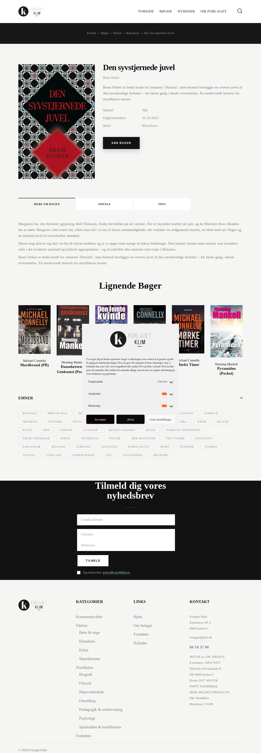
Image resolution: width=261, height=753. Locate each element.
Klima (182, 421)
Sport (164, 446)
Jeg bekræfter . (106, 572)
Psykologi (204, 438)
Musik (151, 430)
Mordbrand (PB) (34, 365)
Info (162, 204)
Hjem (138, 617)
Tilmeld (93, 560)
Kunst (28, 430)
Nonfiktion (84, 667)
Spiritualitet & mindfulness (100, 727)
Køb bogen (121, 143)
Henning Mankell (73, 362)
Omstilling (87, 701)
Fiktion (117, 33)
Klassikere (133, 33)
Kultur (223, 421)
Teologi (29, 455)
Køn (46, 430)
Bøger (105, 33)
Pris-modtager (144, 438)
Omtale (104, 204)
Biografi (30, 413)
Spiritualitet (139, 446)
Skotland (109, 446)
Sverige (211, 446)
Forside (91, 33)
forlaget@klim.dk (201, 637)
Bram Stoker (111, 77)
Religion (59, 446)
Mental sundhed (121, 430)
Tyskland (54, 455)
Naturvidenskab (91, 692)
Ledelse (66, 430)
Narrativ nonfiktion (183, 430)
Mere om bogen (47, 204)
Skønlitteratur (89, 659)
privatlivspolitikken (116, 572)
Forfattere (83, 736)
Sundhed (187, 446)
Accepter (100, 419)
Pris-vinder (175, 438)
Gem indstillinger (161, 419)
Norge (66, 438)
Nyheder (140, 643)
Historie (55, 421)
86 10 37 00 (199, 647)
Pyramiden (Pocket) (226, 371)
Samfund (83, 446)
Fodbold (211, 413)
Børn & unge (58, 413)
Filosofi (187, 413)
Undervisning (84, 455)
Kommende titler (89, 617)
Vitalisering (132, 455)
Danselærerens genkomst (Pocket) (73, 369)
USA (109, 455)
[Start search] (240, 11)
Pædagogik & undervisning (101, 709)
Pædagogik (32, 446)
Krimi (202, 421)
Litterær (90, 430)
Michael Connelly (34, 360)
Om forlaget (143, 625)
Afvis (130, 419)
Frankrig (30, 421)
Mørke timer (188, 364)
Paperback (90, 438)
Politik (115, 438)
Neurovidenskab (36, 438)
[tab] (46, 204)
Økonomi (160, 455)
